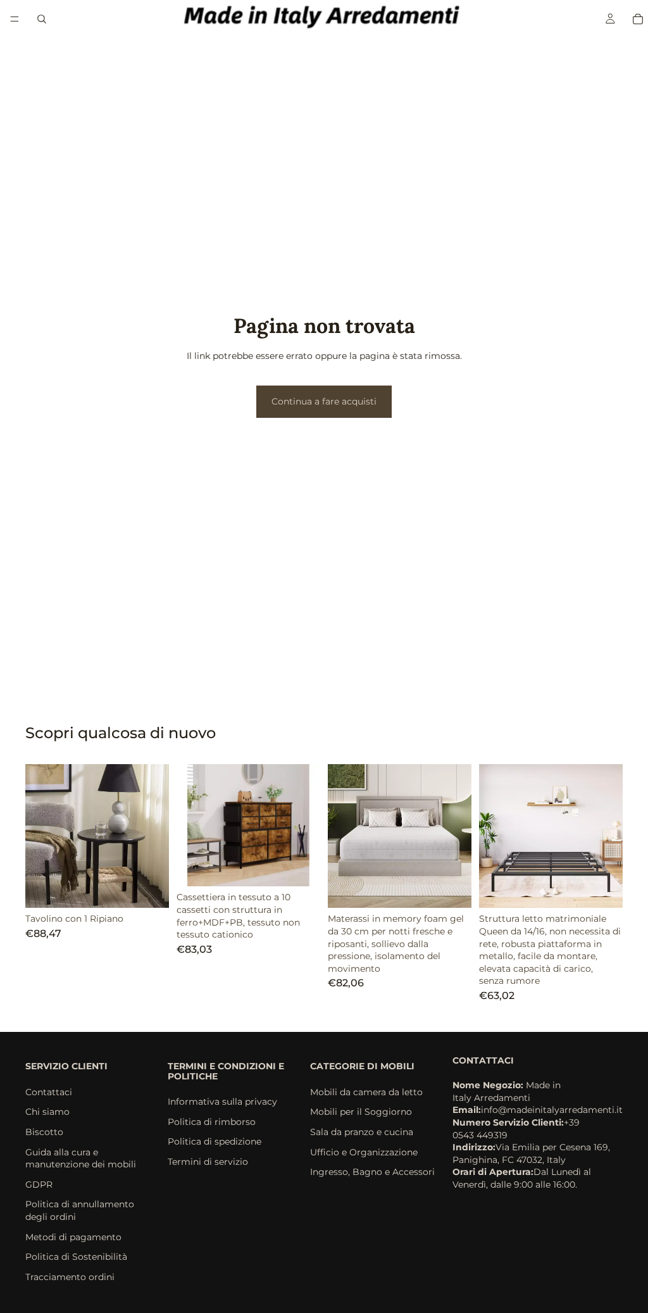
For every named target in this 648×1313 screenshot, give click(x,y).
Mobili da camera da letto (366, 1091)
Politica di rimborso (212, 1121)
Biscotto (44, 1132)
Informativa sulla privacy (222, 1101)
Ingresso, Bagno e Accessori (372, 1172)
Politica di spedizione (214, 1141)
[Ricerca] (42, 19)
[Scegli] (149, 888)
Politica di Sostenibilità (76, 1256)
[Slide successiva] (155, 836)
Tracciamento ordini (70, 1276)
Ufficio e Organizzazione (364, 1151)
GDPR (39, 1184)
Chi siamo (47, 1111)
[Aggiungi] (300, 867)
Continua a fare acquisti (324, 401)
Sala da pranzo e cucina (361, 1132)
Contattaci (48, 1091)
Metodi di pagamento (73, 1236)
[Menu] (14, 19)
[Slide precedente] (39, 836)
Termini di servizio (208, 1161)
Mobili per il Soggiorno (361, 1111)
